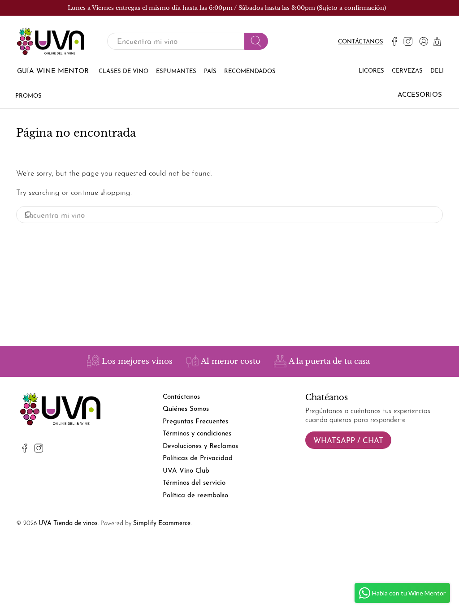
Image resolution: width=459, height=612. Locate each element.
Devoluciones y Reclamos (200, 446)
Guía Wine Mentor (53, 71)
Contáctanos (360, 42)
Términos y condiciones (197, 434)
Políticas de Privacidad (198, 458)
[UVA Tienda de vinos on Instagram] (408, 41)
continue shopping (100, 193)
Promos (28, 96)
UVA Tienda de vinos (68, 523)
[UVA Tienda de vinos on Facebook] (394, 41)
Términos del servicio (194, 483)
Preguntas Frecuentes (195, 421)
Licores (371, 71)
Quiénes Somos (186, 409)
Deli (437, 71)
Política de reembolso (195, 495)
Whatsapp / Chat (348, 441)
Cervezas (407, 71)
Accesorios (420, 95)
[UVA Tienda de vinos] (50, 41)
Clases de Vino (123, 71)
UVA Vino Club (186, 471)
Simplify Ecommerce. (162, 523)
